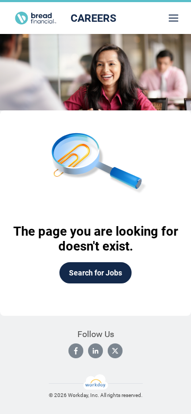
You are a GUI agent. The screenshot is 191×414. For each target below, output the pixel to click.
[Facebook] (75, 350)
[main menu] (173, 18)
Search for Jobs (95, 273)
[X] (115, 350)
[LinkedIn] (95, 350)
